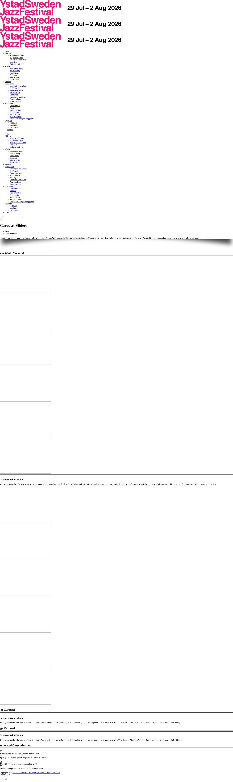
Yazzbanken (55, 773)
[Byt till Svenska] (9, 779)
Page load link (5, 775)
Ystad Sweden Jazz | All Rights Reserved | (29, 773)
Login (48, 773)
